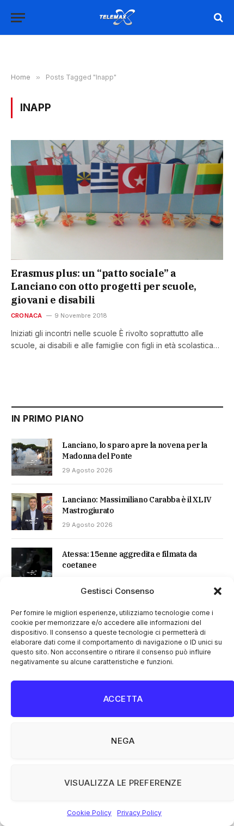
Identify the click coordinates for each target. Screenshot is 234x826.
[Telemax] (117, 17)
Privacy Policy (139, 813)
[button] (217, 591)
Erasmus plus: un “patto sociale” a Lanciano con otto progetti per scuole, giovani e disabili (103, 286)
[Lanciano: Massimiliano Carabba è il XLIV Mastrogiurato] (31, 511)
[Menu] (18, 17)
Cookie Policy (89, 813)
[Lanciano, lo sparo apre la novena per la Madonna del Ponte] (31, 457)
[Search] (217, 17)
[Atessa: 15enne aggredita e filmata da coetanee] (31, 566)
